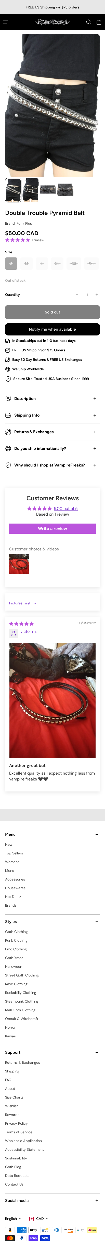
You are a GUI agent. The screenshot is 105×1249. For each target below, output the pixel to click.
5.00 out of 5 (66, 508)
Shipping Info (27, 415)
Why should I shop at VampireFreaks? (49, 465)
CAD (40, 1218)
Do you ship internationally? (40, 448)
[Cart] (99, 22)
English (11, 1218)
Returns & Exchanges (34, 431)
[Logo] (52, 22)
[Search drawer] (89, 22)
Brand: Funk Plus (18, 223)
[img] (21, 623)
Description (25, 398)
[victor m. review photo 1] (52, 701)
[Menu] (6, 22)
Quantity (12, 294)
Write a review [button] (52, 528)
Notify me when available (52, 329)
